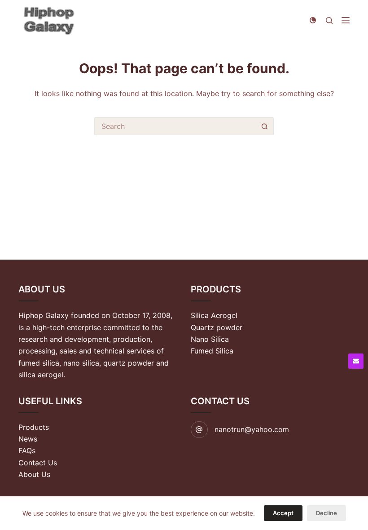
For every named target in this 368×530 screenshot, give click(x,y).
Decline (326, 513)
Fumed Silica (212, 350)
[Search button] (265, 126)
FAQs (26, 450)
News (27, 438)
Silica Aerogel (214, 315)
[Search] (329, 20)
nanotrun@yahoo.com (252, 429)
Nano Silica (210, 339)
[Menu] (346, 20)
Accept (283, 513)
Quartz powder (216, 327)
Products (33, 427)
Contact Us (37, 462)
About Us (34, 474)
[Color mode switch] (313, 20)
